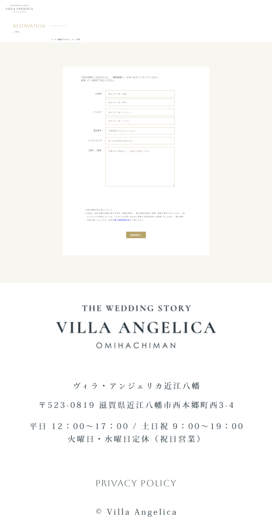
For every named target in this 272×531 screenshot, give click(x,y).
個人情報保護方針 (122, 220)
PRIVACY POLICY (136, 483)
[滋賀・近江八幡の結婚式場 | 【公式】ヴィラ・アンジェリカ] (52, 39)
